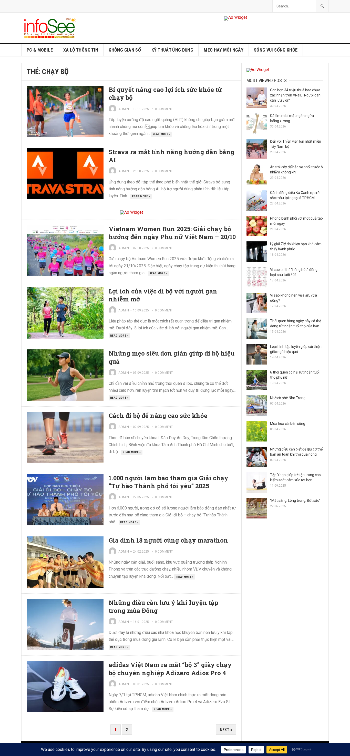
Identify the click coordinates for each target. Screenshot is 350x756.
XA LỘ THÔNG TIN (80, 50)
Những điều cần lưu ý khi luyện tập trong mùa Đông (163, 606)
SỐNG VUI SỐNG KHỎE (275, 50)
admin (123, 109)
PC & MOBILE (40, 50)
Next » (226, 729)
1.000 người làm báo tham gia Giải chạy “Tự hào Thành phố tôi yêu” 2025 (168, 482)
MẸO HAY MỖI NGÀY (223, 50)
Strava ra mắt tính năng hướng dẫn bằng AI (171, 156)
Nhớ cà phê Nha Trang (287, 398)
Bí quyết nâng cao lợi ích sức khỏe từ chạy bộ (165, 93)
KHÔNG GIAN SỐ (125, 50)
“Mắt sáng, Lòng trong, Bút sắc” (295, 500)
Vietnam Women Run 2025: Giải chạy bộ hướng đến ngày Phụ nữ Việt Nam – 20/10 (172, 233)
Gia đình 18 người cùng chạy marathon (168, 540)
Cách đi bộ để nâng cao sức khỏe (158, 415)
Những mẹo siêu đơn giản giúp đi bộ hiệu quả (171, 357)
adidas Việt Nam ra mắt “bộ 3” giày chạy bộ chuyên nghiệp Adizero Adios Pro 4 (170, 669)
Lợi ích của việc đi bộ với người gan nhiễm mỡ (163, 295)
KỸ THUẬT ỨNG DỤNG (172, 50)
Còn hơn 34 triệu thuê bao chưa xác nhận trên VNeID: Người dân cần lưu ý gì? (295, 95)
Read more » (161, 134)
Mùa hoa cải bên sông (287, 423)
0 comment (164, 109)
